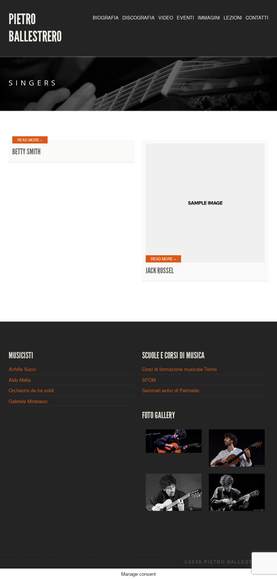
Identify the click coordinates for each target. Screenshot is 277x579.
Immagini (209, 17)
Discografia (138, 17)
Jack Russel (159, 270)
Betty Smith (26, 151)
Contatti (257, 17)
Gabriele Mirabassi (28, 401)
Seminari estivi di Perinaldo (170, 390)
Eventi (185, 17)
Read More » (30, 139)
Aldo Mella (20, 379)
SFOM (149, 379)
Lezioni (233, 17)
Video (165, 17)
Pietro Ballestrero (35, 28)
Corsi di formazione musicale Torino (179, 369)
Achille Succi (22, 369)
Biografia (106, 17)
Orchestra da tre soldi (31, 390)
